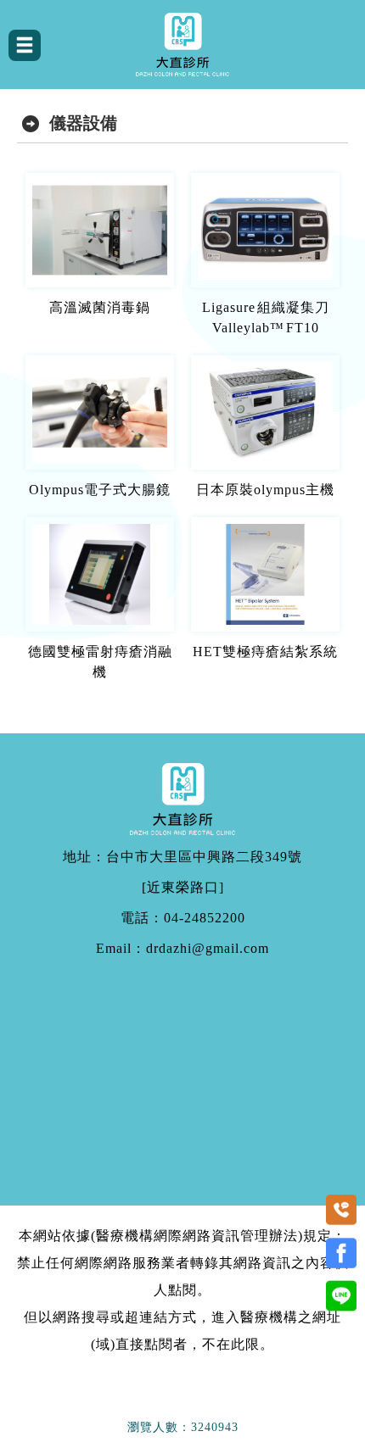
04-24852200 (204, 918)
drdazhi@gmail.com (207, 948)
